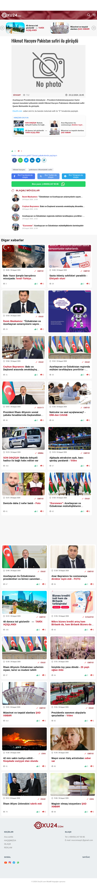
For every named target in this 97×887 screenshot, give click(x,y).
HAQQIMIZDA (10, 840)
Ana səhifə (8, 837)
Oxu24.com (17, 111)
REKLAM (8, 848)
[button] (94, 28)
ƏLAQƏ (7, 844)
